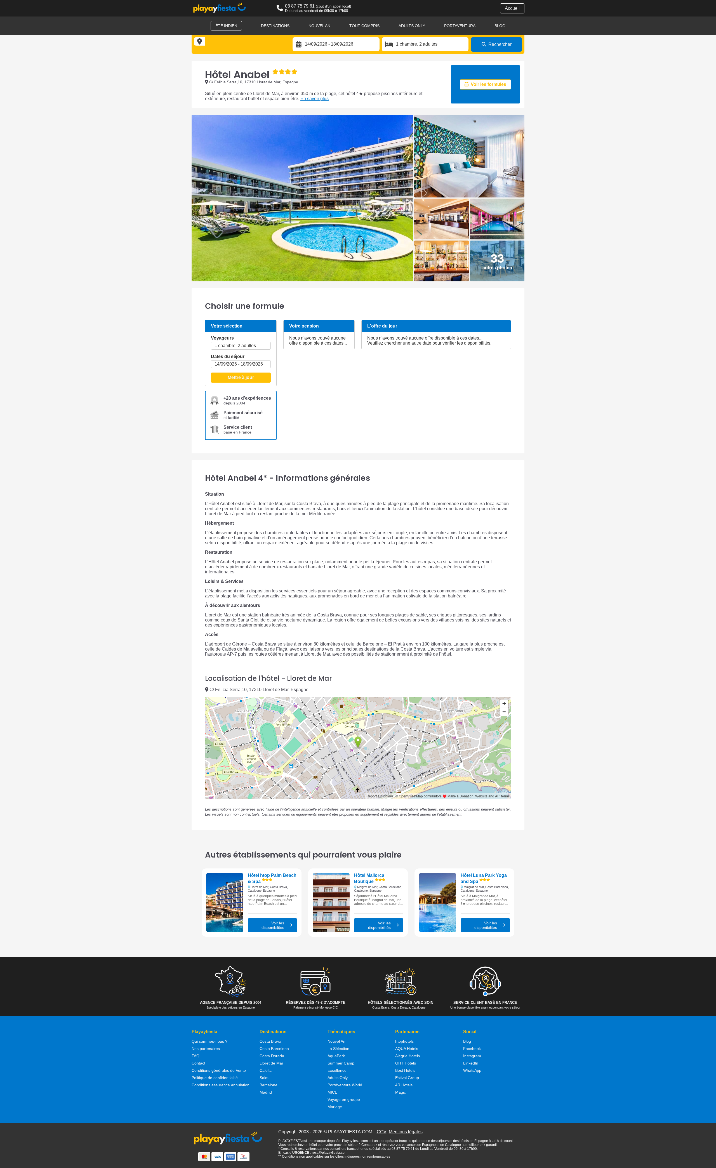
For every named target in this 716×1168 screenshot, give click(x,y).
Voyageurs (222, 338)
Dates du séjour (227, 356)
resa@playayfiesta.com (329, 1153)
